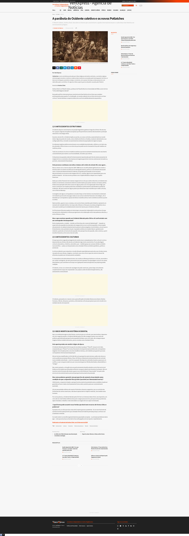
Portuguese (125, 5)
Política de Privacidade (64, 1)
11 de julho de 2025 (95, 459)
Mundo (86, 425)
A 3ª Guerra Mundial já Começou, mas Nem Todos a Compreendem (128, 64)
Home (53, 14)
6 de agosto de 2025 (67, 452)
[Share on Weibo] (79, 67)
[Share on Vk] (68, 67)
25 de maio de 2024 (69, 28)
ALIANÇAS (122, 10)
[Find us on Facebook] (128, 526)
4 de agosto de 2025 (95, 450)
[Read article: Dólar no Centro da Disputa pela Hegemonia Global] (85, 458)
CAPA (64, 10)
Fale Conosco (72, 1)
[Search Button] (136, 5)
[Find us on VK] (131, 526)
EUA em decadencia (78, 425)
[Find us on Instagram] (133, 526)
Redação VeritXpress (58, 28)
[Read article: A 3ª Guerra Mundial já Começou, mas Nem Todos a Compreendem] (56, 458)
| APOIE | (129, 10)
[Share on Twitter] (54, 67)
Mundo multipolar (94, 425)
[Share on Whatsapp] (61, 67)
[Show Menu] (60, 10)
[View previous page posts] (79, 466)
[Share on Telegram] (65, 67)
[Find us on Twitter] (123, 526)
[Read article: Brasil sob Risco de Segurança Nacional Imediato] (115, 48)
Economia (70, 425)
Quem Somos (56, 1)
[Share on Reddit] (75, 67)
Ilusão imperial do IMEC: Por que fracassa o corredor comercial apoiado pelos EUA (70, 448)
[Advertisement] (80, 111)
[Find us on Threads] (117, 529)
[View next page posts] (81, 466)
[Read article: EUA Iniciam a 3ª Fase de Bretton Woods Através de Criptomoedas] (85, 449)
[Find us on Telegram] (120, 526)
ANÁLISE (62, 14)
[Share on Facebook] (57, 67)
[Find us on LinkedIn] (126, 526)
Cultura (65, 425)
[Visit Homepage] (95, 5)
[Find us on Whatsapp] (117, 526)
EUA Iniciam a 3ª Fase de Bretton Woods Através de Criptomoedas (128, 55)
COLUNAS (58, 14)
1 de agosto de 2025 (67, 459)
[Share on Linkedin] (72, 67)
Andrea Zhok (58, 425)
